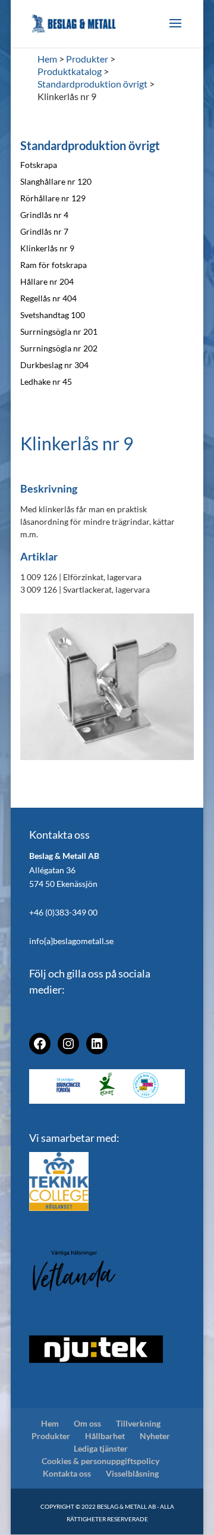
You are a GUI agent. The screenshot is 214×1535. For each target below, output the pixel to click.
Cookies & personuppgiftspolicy (100, 1461)
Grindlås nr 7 (44, 231)
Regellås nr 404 (48, 298)
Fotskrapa (38, 165)
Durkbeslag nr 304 (54, 365)
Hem (50, 1423)
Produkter (51, 1436)
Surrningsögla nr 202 (58, 348)
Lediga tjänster (101, 1448)
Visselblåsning (132, 1473)
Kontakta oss (67, 1473)
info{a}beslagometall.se (71, 941)
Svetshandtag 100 (52, 315)
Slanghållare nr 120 (56, 181)
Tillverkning (138, 1423)
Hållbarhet (105, 1436)
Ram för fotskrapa (53, 265)
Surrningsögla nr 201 (58, 331)
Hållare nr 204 (47, 281)
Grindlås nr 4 (44, 215)
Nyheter (155, 1436)
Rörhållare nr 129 (53, 198)
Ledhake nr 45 (46, 381)
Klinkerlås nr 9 (47, 248)
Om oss (87, 1423)
